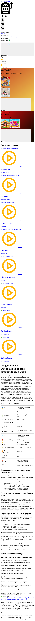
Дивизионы (19, 36)
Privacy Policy (23, 598)
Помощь (8, 36)
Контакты (4, 598)
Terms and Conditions (10, 599)
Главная (3, 36)
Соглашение (10, 598)
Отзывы (16, 598)
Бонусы (13, 36)
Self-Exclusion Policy (22, 599)
